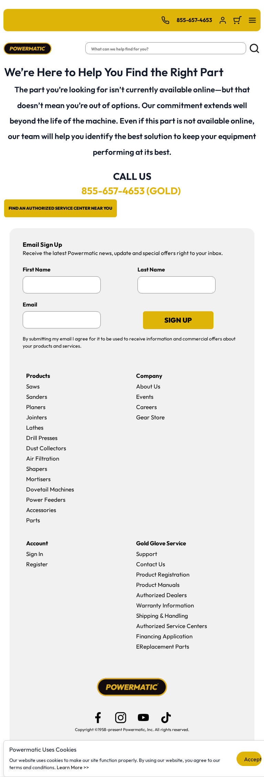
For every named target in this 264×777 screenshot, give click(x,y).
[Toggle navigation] (252, 20)
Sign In (34, 553)
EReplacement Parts (162, 646)
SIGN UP (178, 320)
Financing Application (164, 636)
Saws (33, 386)
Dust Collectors (46, 448)
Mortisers (38, 479)
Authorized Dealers (161, 595)
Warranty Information (165, 605)
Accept (253, 759)
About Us (148, 386)
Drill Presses (41, 437)
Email (30, 304)
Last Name (151, 269)
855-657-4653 (194, 20)
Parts (33, 520)
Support (146, 553)
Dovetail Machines (50, 489)
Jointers (36, 417)
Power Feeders (45, 499)
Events (144, 396)
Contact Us (150, 564)
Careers (146, 406)
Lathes (34, 427)
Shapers (36, 468)
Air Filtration (42, 458)
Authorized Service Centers (171, 625)
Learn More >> (73, 767)
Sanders (36, 396)
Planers (35, 406)
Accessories (41, 509)
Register (37, 564)
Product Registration (162, 574)
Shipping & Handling (162, 615)
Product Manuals (157, 584)
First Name (37, 269)
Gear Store (150, 417)
